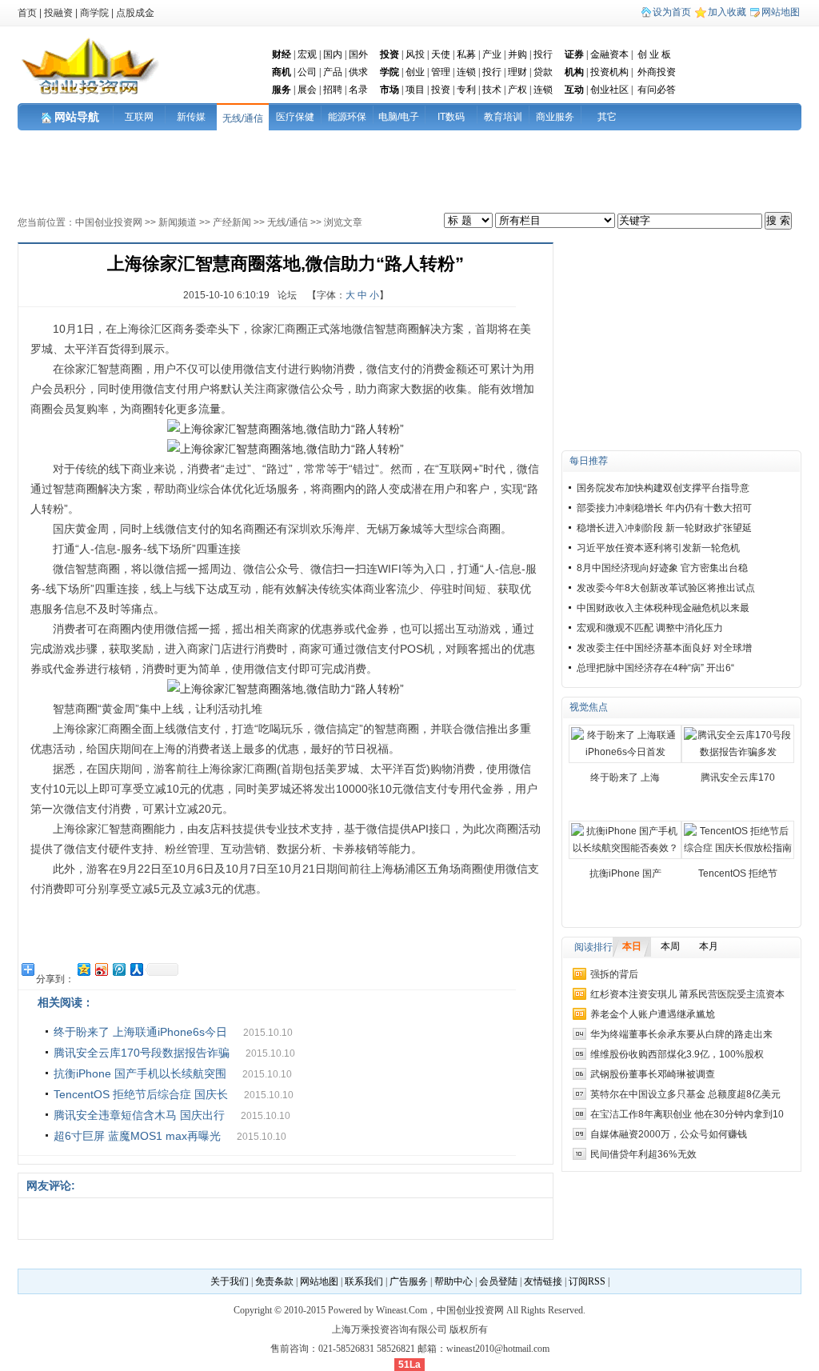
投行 (543, 54)
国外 (358, 54)
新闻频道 (177, 222)
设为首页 (672, 12)
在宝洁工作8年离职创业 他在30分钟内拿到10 (687, 1114)
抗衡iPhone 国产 (625, 873)
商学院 (94, 12)
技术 (491, 89)
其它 (607, 116)
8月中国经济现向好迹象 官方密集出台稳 (662, 568)
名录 (358, 89)
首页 (27, 12)
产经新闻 (232, 222)
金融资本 (609, 54)
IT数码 (451, 116)
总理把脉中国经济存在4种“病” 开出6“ (655, 668)
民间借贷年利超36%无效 (643, 1154)
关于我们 (229, 1281)
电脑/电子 (398, 116)
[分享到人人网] (136, 969)
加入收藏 (727, 12)
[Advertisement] (291, 166)
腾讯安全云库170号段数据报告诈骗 (142, 1052)
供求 (358, 72)
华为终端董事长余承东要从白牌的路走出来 (681, 1034)
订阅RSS (587, 1281)
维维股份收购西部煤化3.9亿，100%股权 (677, 1054)
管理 (440, 72)
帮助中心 (453, 1281)
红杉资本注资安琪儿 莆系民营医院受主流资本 (687, 994)
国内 (332, 54)
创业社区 (609, 89)
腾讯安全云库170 (738, 777)
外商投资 (656, 72)
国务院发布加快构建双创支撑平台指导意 (663, 488)
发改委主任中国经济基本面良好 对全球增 (664, 648)
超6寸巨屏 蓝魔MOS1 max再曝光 (137, 1135)
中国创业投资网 (108, 222)
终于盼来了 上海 (625, 777)
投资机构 (609, 72)
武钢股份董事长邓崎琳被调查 (652, 1074)
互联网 (139, 116)
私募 (466, 54)
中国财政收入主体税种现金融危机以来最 (663, 608)
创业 (415, 72)
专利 (466, 89)
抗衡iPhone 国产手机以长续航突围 (140, 1073)
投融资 (58, 12)
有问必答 (656, 89)
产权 (517, 89)
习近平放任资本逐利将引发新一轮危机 (658, 548)
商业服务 (555, 116)
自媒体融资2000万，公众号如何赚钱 (668, 1134)
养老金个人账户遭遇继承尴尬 (652, 1014)
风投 (415, 54)
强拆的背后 (614, 974)
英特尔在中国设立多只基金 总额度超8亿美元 (685, 1094)
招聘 (332, 89)
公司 (307, 72)
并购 (517, 54)
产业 (491, 54)
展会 (307, 89)
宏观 (307, 54)
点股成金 (135, 12)
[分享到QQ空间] (83, 969)
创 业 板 (654, 54)
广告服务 (409, 1281)
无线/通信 (242, 118)
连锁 (466, 72)
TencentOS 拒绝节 (737, 873)
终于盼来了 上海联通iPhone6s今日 (140, 1031)
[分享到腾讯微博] (118, 969)
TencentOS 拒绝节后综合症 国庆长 (141, 1094)
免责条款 (274, 1281)
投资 (440, 89)
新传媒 (191, 116)
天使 (440, 54)
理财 (517, 72)
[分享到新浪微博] (101, 969)
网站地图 (780, 12)
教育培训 (503, 116)
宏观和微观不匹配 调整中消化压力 (650, 628)
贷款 (543, 72)
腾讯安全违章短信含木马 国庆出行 (139, 1115)
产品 (332, 72)
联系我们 (364, 1281)
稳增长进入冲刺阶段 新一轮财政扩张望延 (664, 528)
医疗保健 (295, 116)
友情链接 (543, 1281)
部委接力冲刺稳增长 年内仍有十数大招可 (664, 508)
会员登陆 (498, 1281)
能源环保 (347, 116)
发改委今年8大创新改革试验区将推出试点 (666, 588)
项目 (415, 89)
